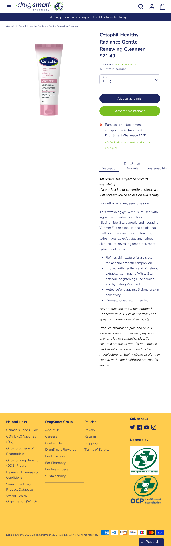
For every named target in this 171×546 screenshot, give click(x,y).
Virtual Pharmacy (137, 314)
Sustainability (157, 168)
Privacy (89, 430)
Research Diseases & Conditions (22, 475)
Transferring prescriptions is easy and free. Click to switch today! (85, 17)
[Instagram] (153, 427)
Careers (51, 436)
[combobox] (129, 79)
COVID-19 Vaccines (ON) (21, 439)
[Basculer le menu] (8, 6)
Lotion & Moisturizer (125, 64)
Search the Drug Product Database (19, 487)
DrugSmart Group (59, 422)
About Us (52, 430)
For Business (55, 456)
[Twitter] (132, 427)
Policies (90, 422)
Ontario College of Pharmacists (20, 451)
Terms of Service (97, 449)
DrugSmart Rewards (132, 166)
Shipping (91, 443)
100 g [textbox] (106, 81)
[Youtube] (146, 427)
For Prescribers (56, 469)
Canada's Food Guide (22, 430)
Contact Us (53, 443)
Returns (90, 436)
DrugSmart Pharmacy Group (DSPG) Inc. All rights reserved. (64, 534)
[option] (85, 17)
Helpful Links (16, 422)
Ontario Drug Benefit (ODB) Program (22, 463)
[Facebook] (139, 427)
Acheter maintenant (130, 111)
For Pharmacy (55, 463)
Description (109, 168)
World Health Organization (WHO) (21, 499)
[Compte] (152, 5)
